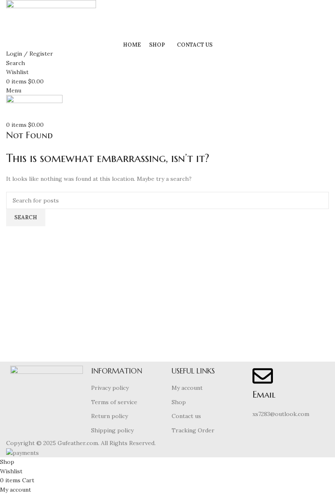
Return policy (109, 416)
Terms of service (114, 402)
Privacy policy (110, 387)
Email (263, 394)
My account (187, 387)
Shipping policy (112, 430)
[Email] (262, 376)
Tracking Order (193, 430)
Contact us (186, 416)
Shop (179, 402)
